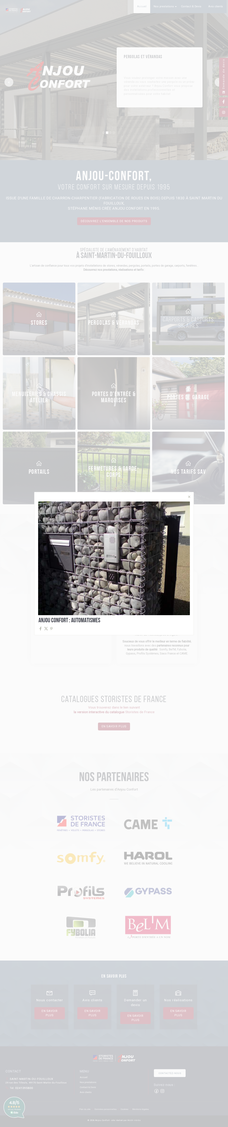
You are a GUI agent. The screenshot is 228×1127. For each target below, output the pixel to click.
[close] (189, 496)
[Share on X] (46, 629)
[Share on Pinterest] (52, 629)
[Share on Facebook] (40, 629)
